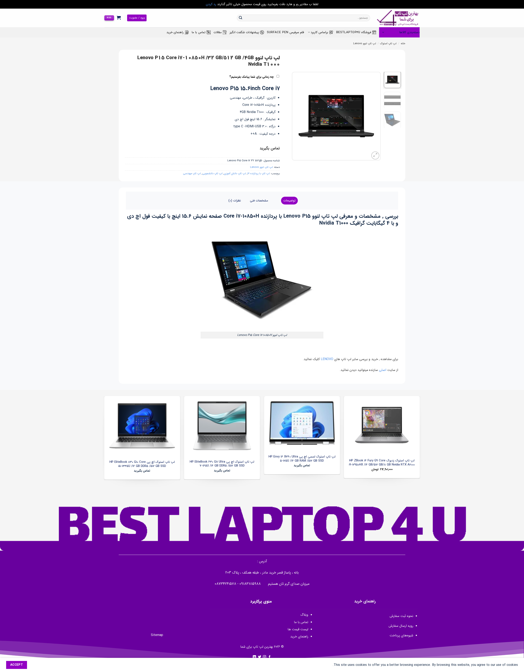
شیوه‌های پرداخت (401, 635)
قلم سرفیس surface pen (285, 32)
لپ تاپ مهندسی (192, 174)
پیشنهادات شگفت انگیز (244, 32)
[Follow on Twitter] (259, 657)
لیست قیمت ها (298, 629)
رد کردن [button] (211, 4)
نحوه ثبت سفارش (401, 616)
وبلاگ (304, 614)
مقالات (217, 32)
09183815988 (250, 584)
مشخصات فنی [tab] (259, 200)
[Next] (296, 116)
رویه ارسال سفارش (401, 625)
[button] (119, 17)
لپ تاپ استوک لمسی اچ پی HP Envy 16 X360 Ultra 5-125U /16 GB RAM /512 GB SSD (302, 459)
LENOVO (326, 359)
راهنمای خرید (175, 32)
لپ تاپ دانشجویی (212, 174)
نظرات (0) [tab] (234, 200)
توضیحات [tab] (289, 200)
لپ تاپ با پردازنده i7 (258, 174)
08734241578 (225, 584)
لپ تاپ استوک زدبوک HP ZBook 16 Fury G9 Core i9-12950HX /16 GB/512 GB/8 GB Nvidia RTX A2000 (382, 463)
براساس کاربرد (319, 32)
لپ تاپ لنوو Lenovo (364, 44)
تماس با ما (199, 32)
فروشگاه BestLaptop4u (353, 32)
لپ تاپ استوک (388, 44)
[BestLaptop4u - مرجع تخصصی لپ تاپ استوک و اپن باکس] (398, 18)
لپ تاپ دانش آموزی (235, 174)
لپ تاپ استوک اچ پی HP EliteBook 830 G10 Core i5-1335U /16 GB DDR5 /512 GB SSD (142, 464)
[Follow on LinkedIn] (254, 657)
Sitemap (157, 635)
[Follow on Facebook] (269, 657)
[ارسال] (240, 18)
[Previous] (373, 116)
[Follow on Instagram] (264, 657)
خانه (403, 44)
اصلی (383, 370)
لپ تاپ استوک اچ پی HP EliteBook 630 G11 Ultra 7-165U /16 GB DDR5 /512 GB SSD (222, 464)
